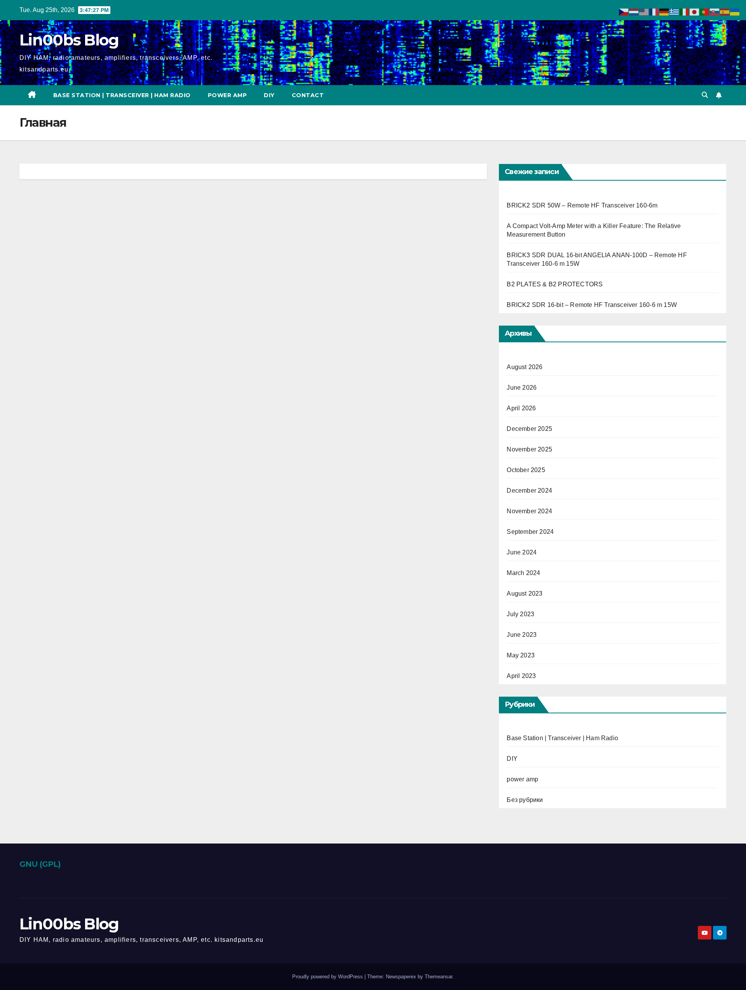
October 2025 (526, 470)
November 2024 (529, 511)
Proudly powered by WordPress (328, 977)
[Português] (705, 11)
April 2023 (521, 676)
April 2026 (521, 408)
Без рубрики (525, 800)
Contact (308, 95)
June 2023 (522, 634)
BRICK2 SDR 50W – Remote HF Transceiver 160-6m (582, 205)
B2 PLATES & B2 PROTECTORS (555, 284)
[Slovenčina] (715, 11)
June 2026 (522, 387)
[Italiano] (685, 11)
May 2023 (521, 655)
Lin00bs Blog (69, 39)
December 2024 (529, 490)
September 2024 (530, 531)
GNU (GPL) (40, 864)
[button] (705, 95)
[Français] (654, 11)
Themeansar (438, 977)
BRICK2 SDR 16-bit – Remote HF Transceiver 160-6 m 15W (592, 305)
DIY (269, 95)
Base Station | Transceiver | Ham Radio (122, 95)
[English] (644, 11)
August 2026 (524, 367)
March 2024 (523, 573)
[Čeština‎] (624, 11)
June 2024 (522, 552)
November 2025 (529, 449)
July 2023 (520, 614)
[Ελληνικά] (674, 11)
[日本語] (695, 11)
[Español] (725, 11)
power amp (227, 95)
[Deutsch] (664, 11)
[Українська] (735, 11)
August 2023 (524, 593)
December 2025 (529, 428)
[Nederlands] (634, 11)
